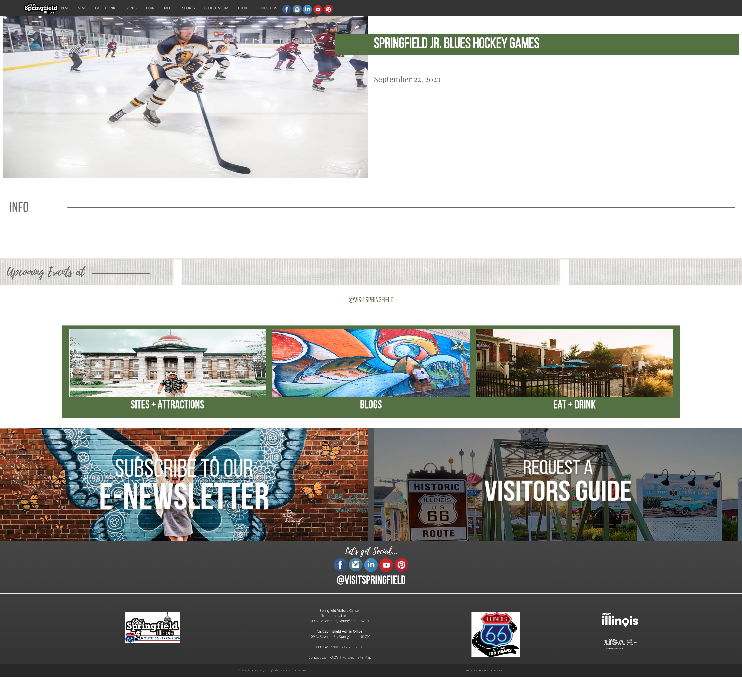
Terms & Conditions (477, 670)
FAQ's (334, 657)
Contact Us (317, 657)
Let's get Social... (371, 551)
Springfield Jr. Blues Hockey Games (456, 44)
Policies (348, 657)
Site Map (364, 657)
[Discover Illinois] (620, 644)
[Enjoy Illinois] (620, 619)
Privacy (498, 670)
